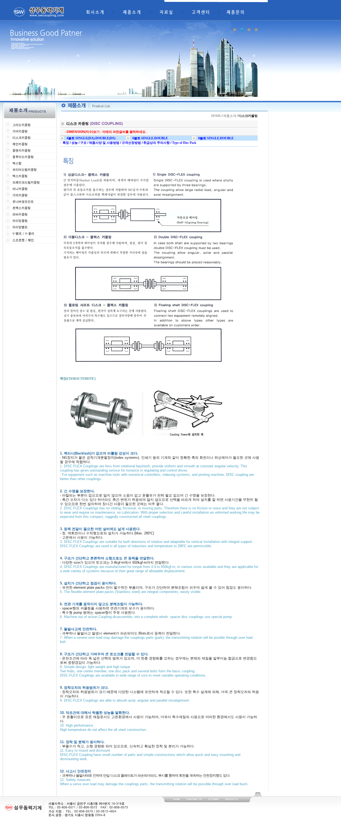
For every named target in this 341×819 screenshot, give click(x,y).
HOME (216, 116)
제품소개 (229, 116)
